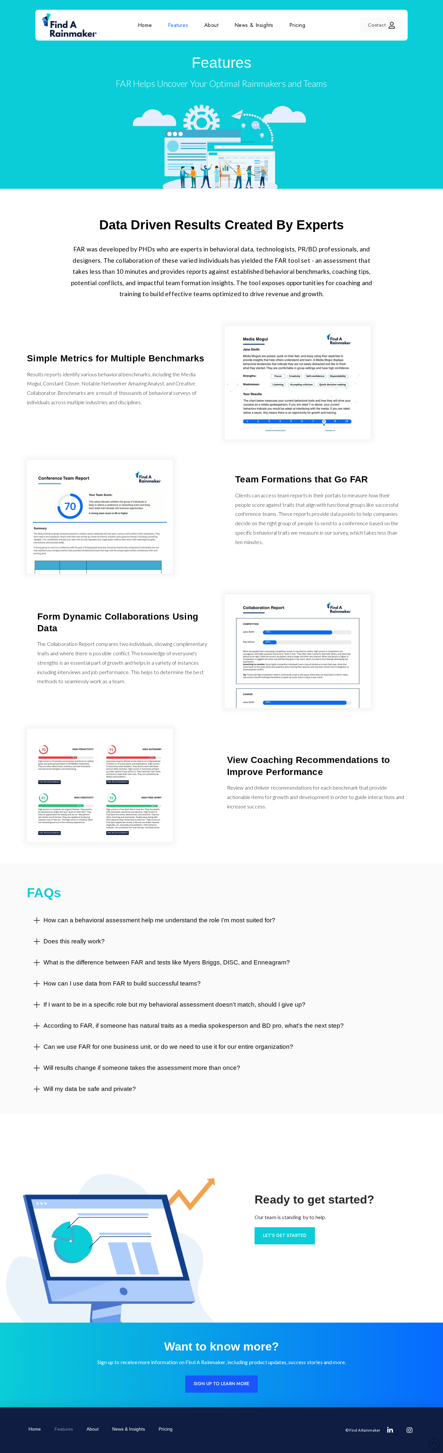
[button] (221, 918)
